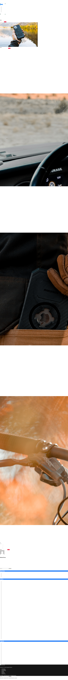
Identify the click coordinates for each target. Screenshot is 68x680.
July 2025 (3, 591)
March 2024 (3, 604)
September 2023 (4, 609)
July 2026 (3, 581)
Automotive (3, 644)
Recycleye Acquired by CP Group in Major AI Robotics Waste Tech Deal (10, 559)
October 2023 (4, 608)
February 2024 (4, 605)
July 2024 (3, 601)
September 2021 (4, 629)
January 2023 (4, 616)
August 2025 (4, 590)
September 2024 (4, 599)
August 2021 (4, 630)
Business (3, 10)
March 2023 (3, 614)
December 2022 (4, 617)
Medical (3, 658)
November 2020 (4, 637)
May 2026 (3, 583)
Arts (2, 643)
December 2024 (4, 597)
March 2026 (3, 584)
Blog (2, 645)
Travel (3, 663)
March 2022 (3, 624)
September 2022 (4, 619)
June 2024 (3, 602)
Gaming (3, 653)
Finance (3, 651)
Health (3, 9)
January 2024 (4, 606)
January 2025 (4, 596)
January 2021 (4, 636)
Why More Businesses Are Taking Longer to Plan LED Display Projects (12, 574)
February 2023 (4, 615)
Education (3, 647)
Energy (3, 648)
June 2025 (3, 592)
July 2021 (3, 631)
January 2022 (4, 626)
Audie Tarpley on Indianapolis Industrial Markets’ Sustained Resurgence (12, 573)
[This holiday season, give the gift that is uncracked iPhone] (19, 46)
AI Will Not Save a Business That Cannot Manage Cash (10, 575)
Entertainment (4, 8)
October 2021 (4, 628)
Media (3, 657)
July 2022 (3, 621)
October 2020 (4, 638)
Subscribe (1, 4)
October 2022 (4, 618)
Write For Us (4, 11)
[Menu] (0, 5)
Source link (1, 535)
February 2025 (4, 595)
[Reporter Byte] (5, 3)
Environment (4, 7)
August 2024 (4, 600)
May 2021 (3, 632)
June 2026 (3, 582)
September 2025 (4, 589)
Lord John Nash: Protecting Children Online (8, 576)
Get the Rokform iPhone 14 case (30, 533)
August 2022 (4, 620)
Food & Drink (4, 652)
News (3, 659)
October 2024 (4, 598)
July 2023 (3, 611)
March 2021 (3, 634)
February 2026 (4, 585)
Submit (10, 676)
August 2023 (4, 610)
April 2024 (3, 603)
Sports (3, 661)
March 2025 (3, 594)
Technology (3, 6)
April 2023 (3, 613)
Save (5, 21)
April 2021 (3, 633)
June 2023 (3, 612)
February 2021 (4, 635)
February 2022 (4, 625)
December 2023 (4, 607)
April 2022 (3, 623)
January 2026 (4, 586)
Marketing (3, 656)
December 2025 (4, 587)
